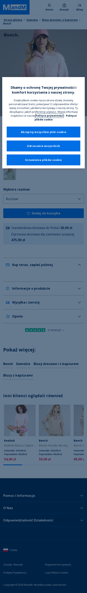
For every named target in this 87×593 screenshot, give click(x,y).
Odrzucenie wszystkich (43, 146)
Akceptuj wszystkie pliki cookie (43, 132)
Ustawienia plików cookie (43, 160)
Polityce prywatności (49, 115)
